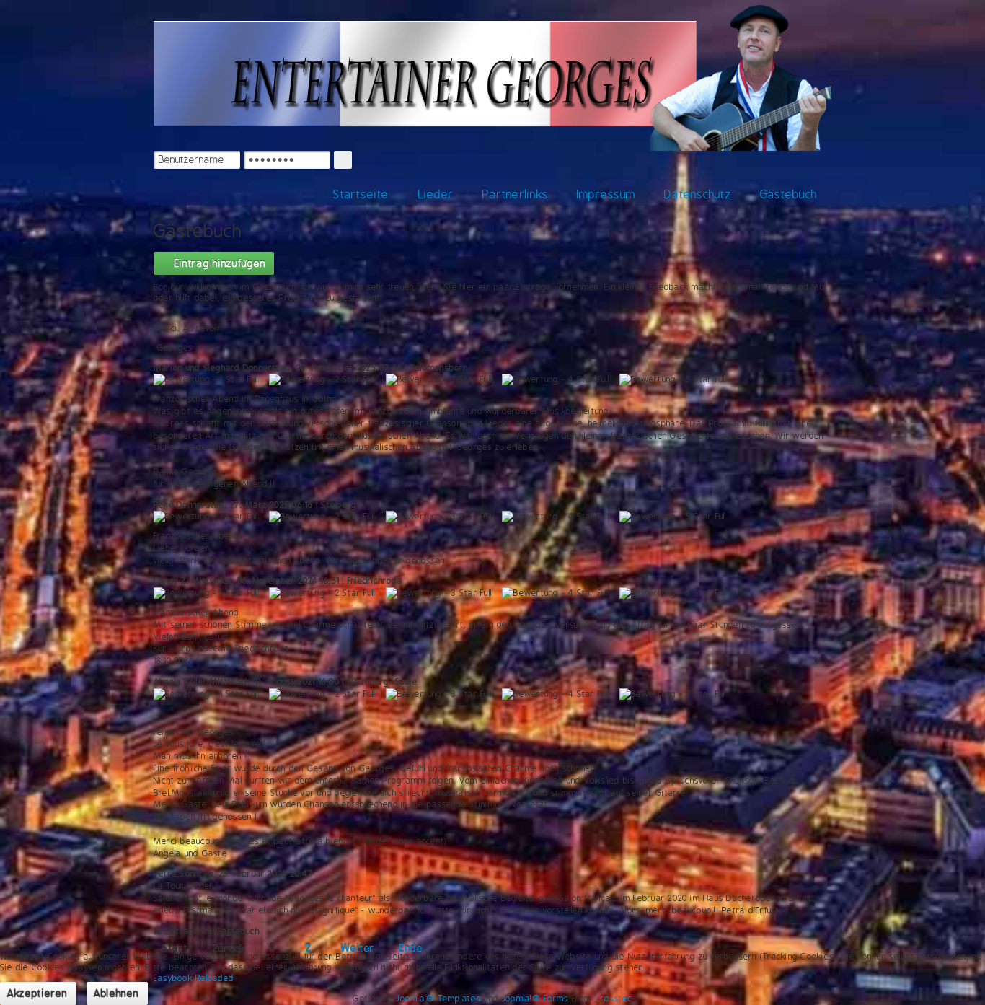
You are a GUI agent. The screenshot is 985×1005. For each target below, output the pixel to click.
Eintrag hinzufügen (218, 263)
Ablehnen (116, 993)
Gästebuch (788, 194)
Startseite (361, 194)
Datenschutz (697, 194)
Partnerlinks (515, 194)
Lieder (436, 194)
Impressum (606, 194)
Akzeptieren (37, 993)
